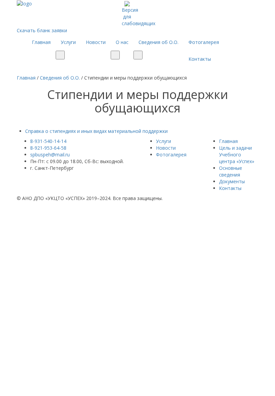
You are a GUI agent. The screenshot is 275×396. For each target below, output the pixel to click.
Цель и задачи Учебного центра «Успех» (236, 154)
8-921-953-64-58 (48, 148)
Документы (232, 181)
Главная (41, 42)
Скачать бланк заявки (42, 30)
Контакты (199, 59)
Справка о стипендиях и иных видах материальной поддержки (96, 131)
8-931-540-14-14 (48, 141)
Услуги (68, 42)
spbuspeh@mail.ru (50, 154)
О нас (122, 42)
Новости (96, 42)
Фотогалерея (203, 42)
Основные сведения (230, 171)
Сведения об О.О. (158, 42)
